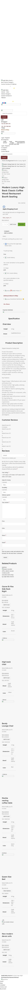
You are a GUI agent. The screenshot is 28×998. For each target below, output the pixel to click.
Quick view (8, 927)
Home (4, 160)
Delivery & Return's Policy (11, 295)
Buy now (21, 224)
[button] (6, 949)
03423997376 (15, 86)
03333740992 (5, 86)
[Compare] (4, 927)
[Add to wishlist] (4, 931)
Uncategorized (10, 160)
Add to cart (13, 224)
